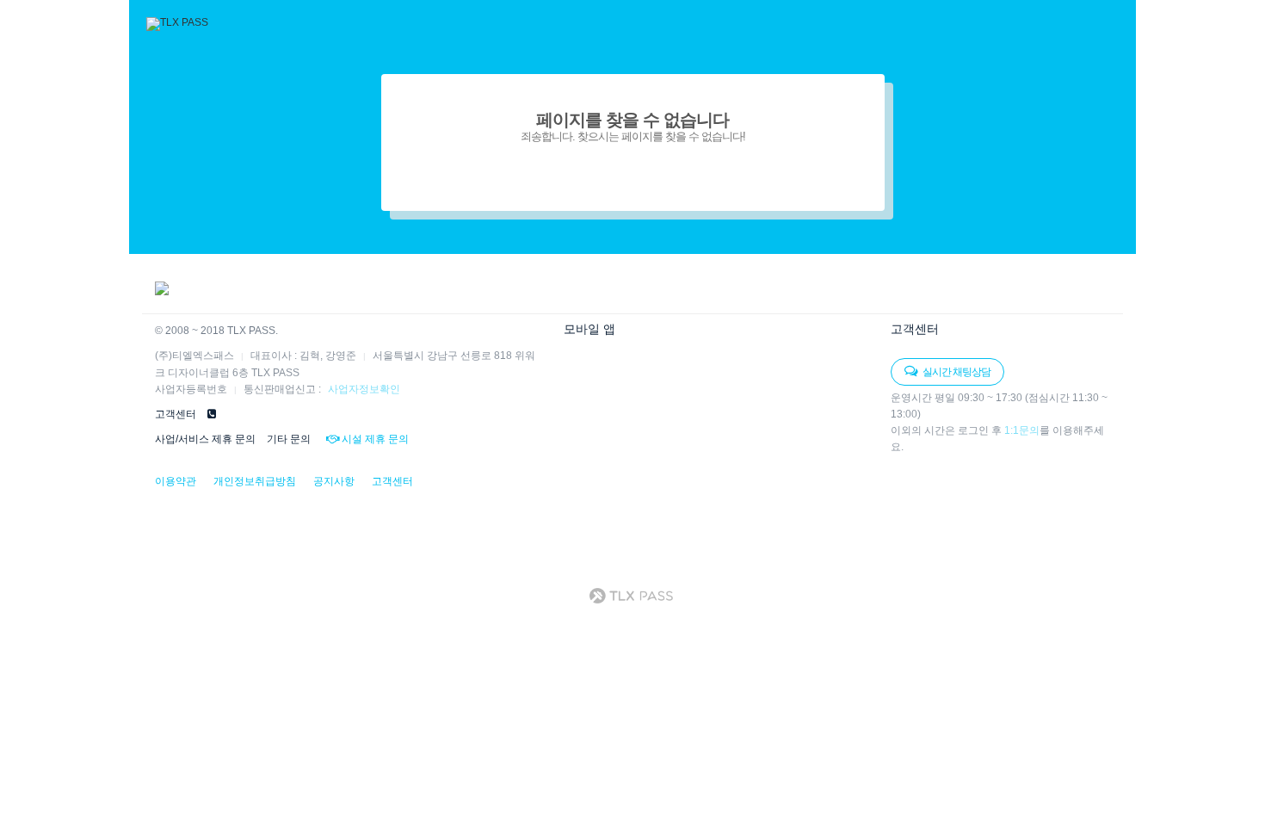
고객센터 (392, 481)
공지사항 (334, 481)
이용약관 (175, 481)
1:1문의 (1022, 430)
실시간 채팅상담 (955, 372)
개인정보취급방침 (254, 481)
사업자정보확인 (364, 389)
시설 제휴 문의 (374, 439)
